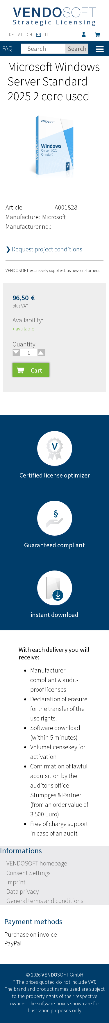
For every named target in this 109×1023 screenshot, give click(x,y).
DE (11, 34)
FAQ (7, 48)
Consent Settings (28, 873)
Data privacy (22, 891)
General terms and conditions (44, 901)
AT (20, 34)
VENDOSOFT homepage (36, 863)
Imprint (16, 882)
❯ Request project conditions (44, 249)
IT (47, 34)
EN (38, 34)
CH (29, 34)
